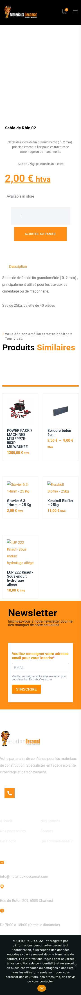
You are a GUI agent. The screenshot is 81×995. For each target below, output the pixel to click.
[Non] (75, 965)
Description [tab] (18, 266)
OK (42, 988)
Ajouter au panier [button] (20, 413)
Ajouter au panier (40, 234)
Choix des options (60, 413)
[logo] (20, 12)
